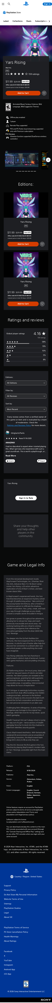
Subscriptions (41, 21)
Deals (28, 21)
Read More (11, 456)
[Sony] (46, 1002)
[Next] (48, 160)
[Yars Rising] (21, 159)
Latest (6, 21)
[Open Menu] (3, 4)
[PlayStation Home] (26, 4)
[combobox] (26, 383)
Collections (18, 21)
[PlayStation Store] (12, 12)
